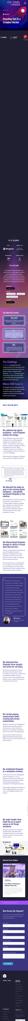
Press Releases (5, 1016)
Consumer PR (18, 998)
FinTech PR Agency (18, 988)
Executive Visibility (11, 293)
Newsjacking (5, 1014)
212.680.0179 (18, 1017)
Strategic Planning (6, 1011)
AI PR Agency (17, 1005)
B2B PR (16, 993)
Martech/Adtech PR (19, 1000)
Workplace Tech (10, 288)
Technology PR (18, 984)
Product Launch (10, 302)
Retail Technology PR (19, 986)
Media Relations (21, 293)
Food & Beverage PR (19, 995)
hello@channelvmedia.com (20, 1015)
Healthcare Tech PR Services (19, 1003)
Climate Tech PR (18, 991)
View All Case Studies (9, 902)
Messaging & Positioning (12, 296)
